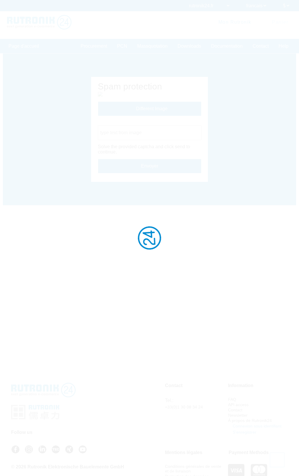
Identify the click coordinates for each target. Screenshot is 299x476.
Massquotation (152, 46)
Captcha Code (113, 122)
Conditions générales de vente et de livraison (193, 468)
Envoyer (149, 165)
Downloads (189, 46)
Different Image (151, 108)
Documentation (227, 46)
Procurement (94, 46)
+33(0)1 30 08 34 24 (184, 407)
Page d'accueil (23, 46)
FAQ (232, 399)
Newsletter (238, 415)
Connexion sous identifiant (256, 426)
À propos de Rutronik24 (250, 420)
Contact (261, 46)
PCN (122, 46)
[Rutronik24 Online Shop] (39, 22)
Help (283, 46)
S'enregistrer (244, 432)
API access (238, 404)
